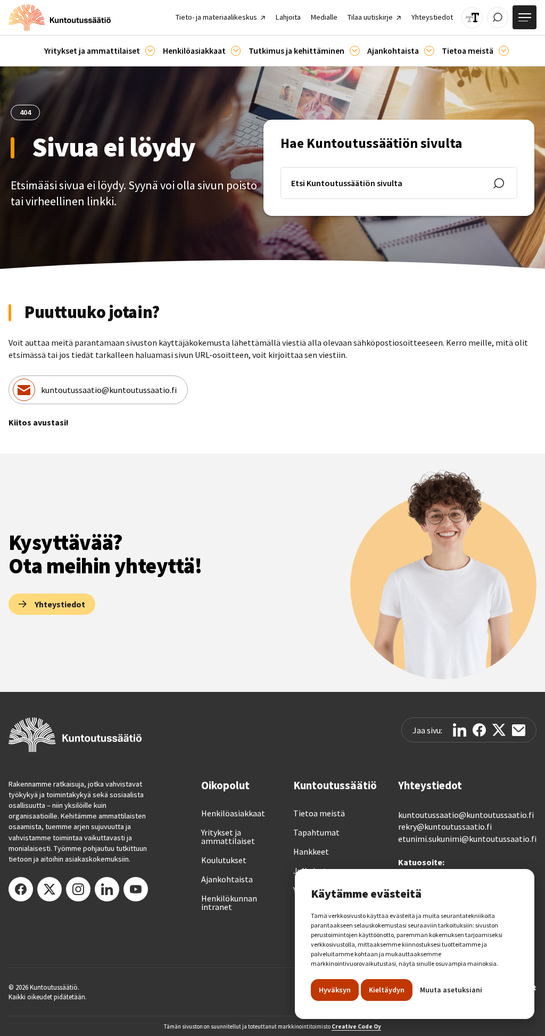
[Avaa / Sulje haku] (497, 17)
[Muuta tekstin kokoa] (472, 17)
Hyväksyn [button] (335, 990)
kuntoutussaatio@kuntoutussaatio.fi (109, 390)
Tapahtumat (316, 832)
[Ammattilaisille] (150, 51)
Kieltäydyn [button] (386, 990)
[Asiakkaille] (236, 51)
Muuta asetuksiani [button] (451, 990)
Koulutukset (223, 860)
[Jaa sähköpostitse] (518, 730)
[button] (99, 50)
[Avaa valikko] (524, 17)
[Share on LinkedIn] (459, 730)
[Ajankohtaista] (355, 51)
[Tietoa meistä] (504, 51)
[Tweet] (499, 730)
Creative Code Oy (356, 1026)
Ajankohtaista (227, 879)
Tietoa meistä (319, 813)
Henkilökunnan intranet (229, 902)
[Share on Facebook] (479, 730)
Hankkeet (311, 851)
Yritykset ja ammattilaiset (228, 836)
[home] (60, 17)
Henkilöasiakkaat (233, 813)
